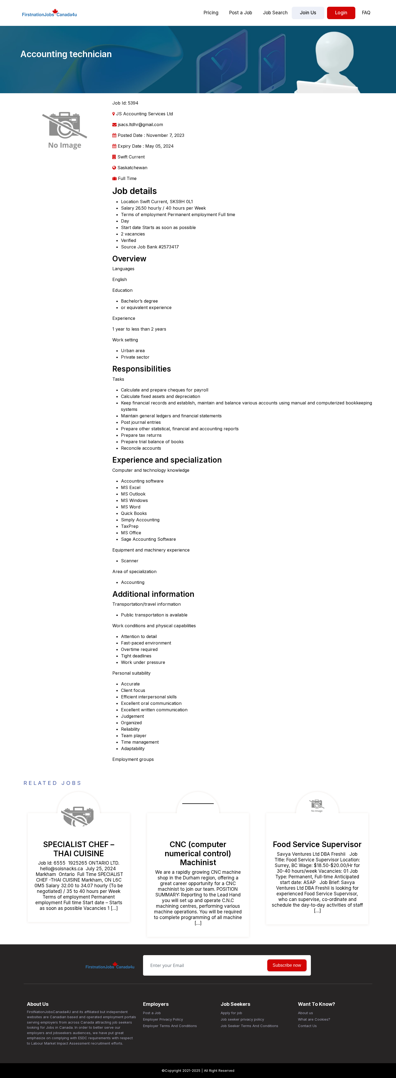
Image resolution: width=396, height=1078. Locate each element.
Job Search (275, 12)
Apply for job (231, 1013)
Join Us (308, 12)
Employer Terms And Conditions (170, 1026)
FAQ (366, 12)
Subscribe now (287, 965)
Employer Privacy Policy (163, 1019)
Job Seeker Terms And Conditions (249, 1026)
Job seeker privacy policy (242, 1019)
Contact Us (307, 1026)
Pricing (211, 12)
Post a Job (240, 12)
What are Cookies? (314, 1019)
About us (305, 1013)
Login (341, 12)
